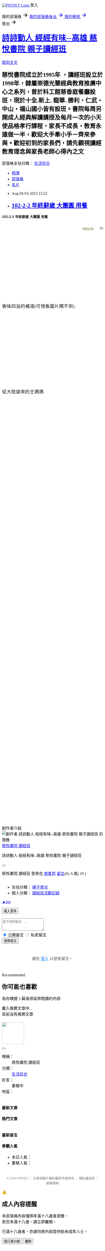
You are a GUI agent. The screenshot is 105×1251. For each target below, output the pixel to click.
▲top (6, 902)
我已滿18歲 (12, 1241)
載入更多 (10, 911)
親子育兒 (40, 887)
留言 (60, 874)
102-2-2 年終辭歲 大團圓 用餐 (49, 205)
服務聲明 (52, 1183)
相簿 (16, 173)
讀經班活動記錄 (46, 893)
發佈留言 (10, 941)
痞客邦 (50, 874)
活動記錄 (88, 229)
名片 (16, 185)
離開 (28, 1241)
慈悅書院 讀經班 (16, 846)
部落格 (17, 179)
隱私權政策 (87, 1178)
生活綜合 (42, 163)
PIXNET (22, 1178)
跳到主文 (10, 62)
